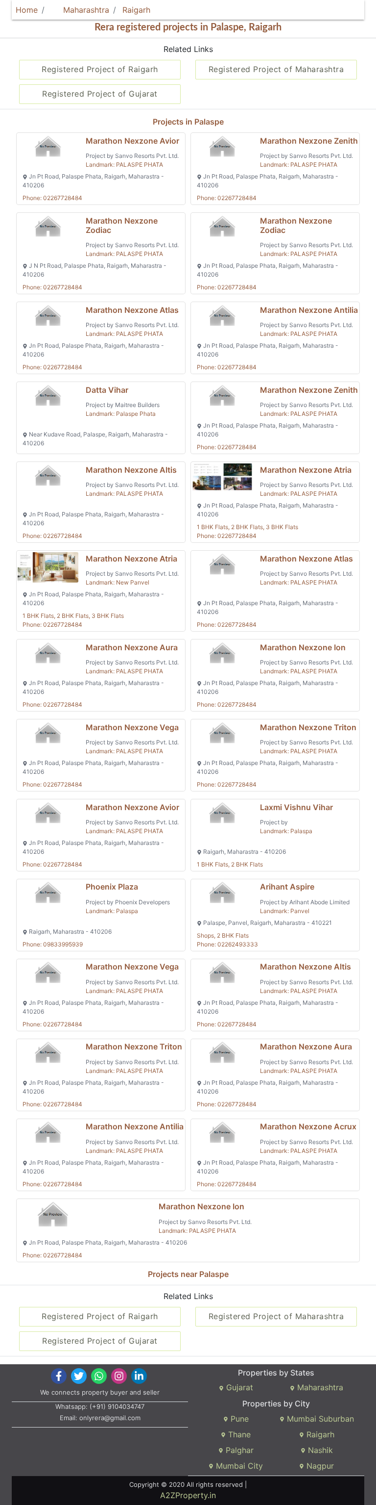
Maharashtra (85, 10)
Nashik (319, 1450)
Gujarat (238, 1387)
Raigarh (136, 10)
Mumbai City (238, 1466)
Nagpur (319, 1466)
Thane (238, 1434)
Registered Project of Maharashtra (276, 69)
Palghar (238, 1450)
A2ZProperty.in (188, 1495)
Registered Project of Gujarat (100, 94)
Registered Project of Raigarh (100, 69)
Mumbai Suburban (319, 1419)
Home (27, 10)
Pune (238, 1419)
